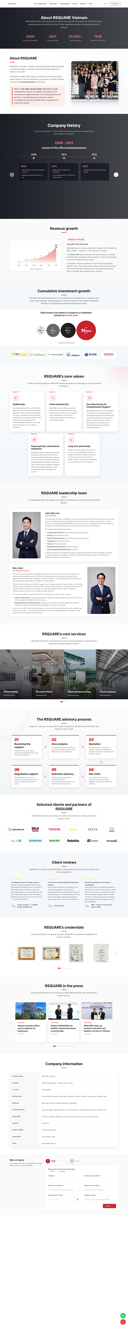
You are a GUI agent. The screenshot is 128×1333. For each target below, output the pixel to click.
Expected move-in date (55, 1195)
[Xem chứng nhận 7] (69, 968)
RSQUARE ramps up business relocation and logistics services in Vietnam (97, 1028)
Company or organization (92, 1176)
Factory (74, 4)
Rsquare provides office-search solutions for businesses (29, 1028)
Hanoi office (53, 4)
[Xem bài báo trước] (12, 1023)
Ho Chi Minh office (40, 4)
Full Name (51, 1176)
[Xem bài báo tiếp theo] (116, 1023)
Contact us (115, 4)
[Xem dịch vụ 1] (61, 701)
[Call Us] (123, 1322)
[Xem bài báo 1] (54, 1046)
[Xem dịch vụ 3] (65, 701)
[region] (64, 174)
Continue (108, 1206)
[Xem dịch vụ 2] (64, 701)
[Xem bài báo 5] (61, 1046)
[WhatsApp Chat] (123, 1315)
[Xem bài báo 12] (72, 1046)
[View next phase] (116, 174)
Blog (90, 4)
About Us (83, 4)
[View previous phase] (12, 174)
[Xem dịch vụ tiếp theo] (124, 674)
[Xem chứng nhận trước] (12, 954)
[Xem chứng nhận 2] (61, 968)
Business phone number (92, 1185)
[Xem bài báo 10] (69, 1046)
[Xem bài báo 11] (71, 1046)
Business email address (56, 1185)
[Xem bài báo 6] (63, 1046)
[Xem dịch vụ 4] (67, 701)
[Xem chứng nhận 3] (63, 968)
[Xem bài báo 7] (64, 1046)
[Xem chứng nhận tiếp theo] (116, 954)
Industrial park (64, 4)
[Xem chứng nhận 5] (66, 968)
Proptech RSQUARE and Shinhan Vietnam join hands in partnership (63, 1028)
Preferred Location (90, 1195)
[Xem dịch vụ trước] (4, 674)
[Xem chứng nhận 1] (59, 968)
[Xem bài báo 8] (66, 1046)
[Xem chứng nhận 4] (64, 968)
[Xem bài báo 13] (74, 1046)
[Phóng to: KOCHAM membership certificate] (26, 953)
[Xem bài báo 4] (60, 1046)
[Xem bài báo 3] (58, 1046)
